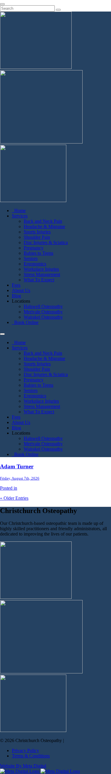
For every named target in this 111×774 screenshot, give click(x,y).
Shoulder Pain (37, 237)
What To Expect (39, 279)
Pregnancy (34, 247)
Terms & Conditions (31, 755)
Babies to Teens (38, 253)
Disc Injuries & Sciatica (46, 242)
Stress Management (42, 274)
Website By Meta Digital (23, 765)
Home (19, 210)
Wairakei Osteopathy (43, 317)
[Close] (2, 4)
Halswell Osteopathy (43, 306)
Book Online (25, 322)
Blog (16, 295)
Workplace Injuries (41, 269)
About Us (21, 290)
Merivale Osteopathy (43, 311)
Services (20, 215)
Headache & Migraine (44, 226)
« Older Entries (14, 498)
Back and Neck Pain (43, 221)
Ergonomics (35, 263)
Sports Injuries (37, 231)
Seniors (31, 258)
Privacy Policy (25, 750)
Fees (16, 285)
